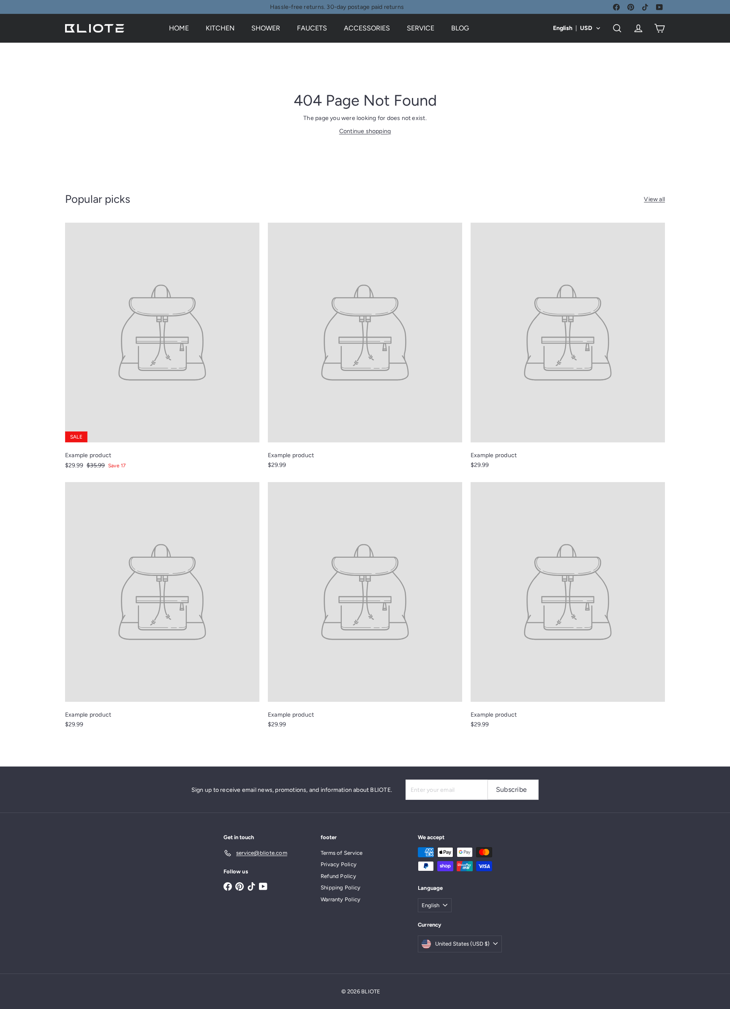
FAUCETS (312, 28)
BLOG (460, 28)
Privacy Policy (339, 864)
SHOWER (265, 28)
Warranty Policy (340, 899)
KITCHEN (220, 28)
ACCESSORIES (367, 28)
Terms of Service (341, 853)
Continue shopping (365, 131)
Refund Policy (338, 876)
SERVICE (420, 28)
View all (654, 199)
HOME (179, 28)
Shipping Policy (340, 887)
